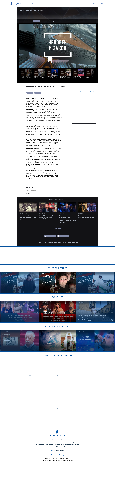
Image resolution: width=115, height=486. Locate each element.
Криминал (28, 193)
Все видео (72, 442)
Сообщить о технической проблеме (87, 92)
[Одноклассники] (37, 93)
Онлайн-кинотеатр (66, 439)
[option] (26, 73)
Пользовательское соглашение (44, 444)
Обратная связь (59, 444)
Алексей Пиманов (30, 187)
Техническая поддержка (72, 444)
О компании (47, 439)
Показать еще (57, 228)
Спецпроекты (55, 439)
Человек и (30, 10)
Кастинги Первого (63, 442)
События (52, 447)
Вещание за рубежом (59, 450)
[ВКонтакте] (29, 93)
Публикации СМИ (61, 447)
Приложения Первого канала (48, 442)
